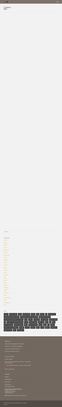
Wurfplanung (8, 379)
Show (5, 295)
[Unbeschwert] (13, 130)
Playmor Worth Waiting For (11, 327)
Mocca (44, 63)
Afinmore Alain (13, 314)
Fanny (39, 19)
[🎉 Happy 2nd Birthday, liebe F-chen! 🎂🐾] (13, 110)
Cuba (26, 319)
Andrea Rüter (26, 314)
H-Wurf (44, 169)
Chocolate (6, 250)
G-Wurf (35, 169)
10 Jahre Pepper (9, 359)
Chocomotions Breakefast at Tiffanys (13, 319)
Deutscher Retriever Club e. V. (12, 351)
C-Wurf (31, 19)
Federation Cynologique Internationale (14, 344)
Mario (25, 325)
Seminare (6, 292)
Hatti (47, 322)
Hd (50, 322)
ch (46, 314)
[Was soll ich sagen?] (13, 218)
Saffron (5, 290)
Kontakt (7, 377)
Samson (27, 327)
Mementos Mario (33, 325)
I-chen (5, 272)
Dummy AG (6, 255)
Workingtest (7, 302)
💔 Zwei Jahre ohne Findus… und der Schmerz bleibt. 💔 (18, 366)
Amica (26, 19)
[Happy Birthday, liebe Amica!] (13, 25)
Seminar (33, 327)
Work (26, 171)
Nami (45, 325)
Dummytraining (53, 319)
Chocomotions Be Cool (44, 317)
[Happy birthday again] (13, 47)
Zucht (26, 21)
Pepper (53, 146)
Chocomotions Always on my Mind (29, 317)
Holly (53, 322)
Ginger (39, 146)
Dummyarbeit (44, 319)
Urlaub (42, 327)
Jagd (5, 277)
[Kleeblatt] (13, 152)
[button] (57, 2)
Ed (4, 322)
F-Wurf (35, 19)
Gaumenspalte (33, 322)
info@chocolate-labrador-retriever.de (16, 395)
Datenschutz (8, 384)
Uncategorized (50, 19)
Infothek (6, 275)
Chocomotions (33, 30)
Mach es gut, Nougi (9, 369)
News (43, 19)
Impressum (8, 382)
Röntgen (22, 327)
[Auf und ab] (13, 175)
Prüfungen (6, 287)
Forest (26, 322)
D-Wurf (5, 252)
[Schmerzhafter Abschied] (13, 197)
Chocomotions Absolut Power (11, 317)
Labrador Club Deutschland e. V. (12, 349)
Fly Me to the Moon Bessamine (15, 322)
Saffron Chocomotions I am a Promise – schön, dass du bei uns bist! (18, 362)
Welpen (47, 327)
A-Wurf (27, 63)
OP (48, 325)
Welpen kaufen (8, 330)
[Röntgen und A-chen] (13, 68)
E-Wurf (27, 169)
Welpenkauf (54, 327)
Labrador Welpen (18, 325)
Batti (37, 314)
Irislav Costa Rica (8, 325)
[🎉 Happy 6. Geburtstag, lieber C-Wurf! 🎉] (13, 89)
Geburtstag (41, 322)
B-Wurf (5, 245)
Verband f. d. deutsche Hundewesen (14, 346)
